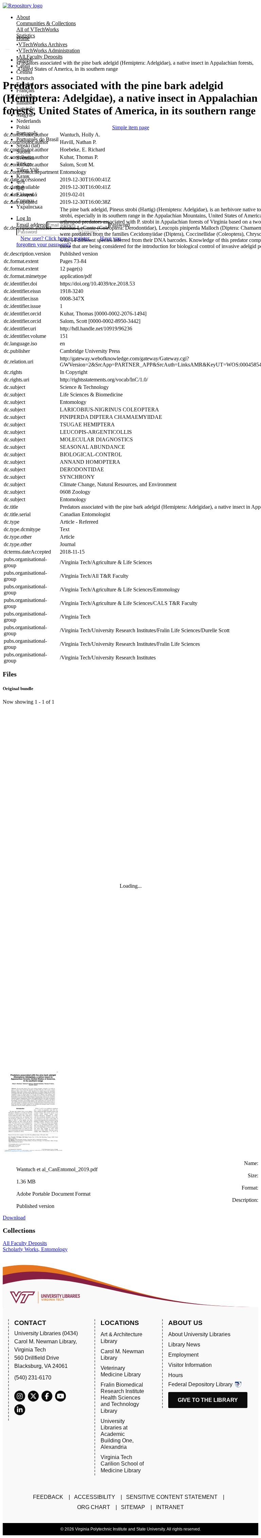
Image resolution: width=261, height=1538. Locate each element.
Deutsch (25, 78)
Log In (23, 218)
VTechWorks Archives (42, 44)
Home (23, 38)
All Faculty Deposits (40, 57)
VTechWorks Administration (49, 50)
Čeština (24, 72)
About (23, 17)
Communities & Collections (46, 23)
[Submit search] (7, 49)
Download (14, 1218)
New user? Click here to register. (56, 238)
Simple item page (130, 127)
